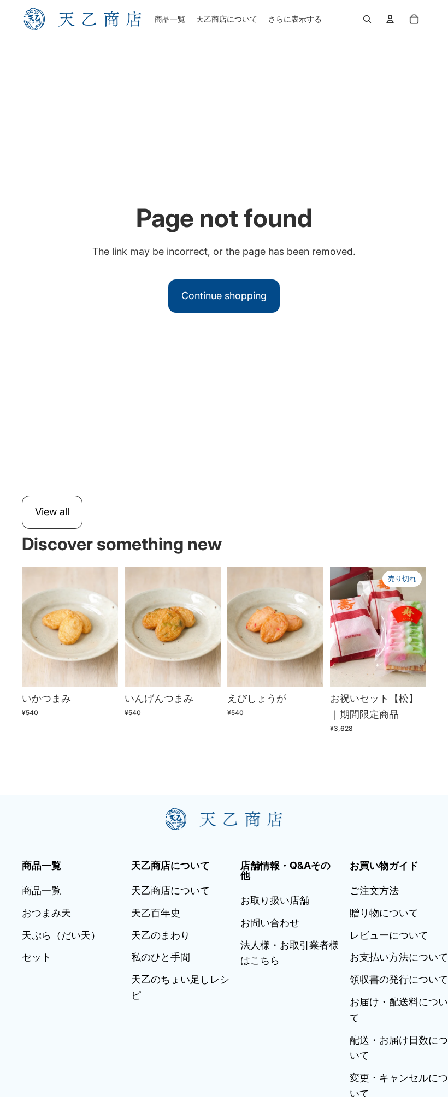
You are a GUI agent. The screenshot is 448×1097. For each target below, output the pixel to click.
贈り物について (384, 913)
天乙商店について (170, 890)
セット (36, 957)
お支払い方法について (399, 957)
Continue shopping (224, 295)
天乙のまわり (160, 935)
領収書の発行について (399, 979)
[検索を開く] (367, 19)
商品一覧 (41, 890)
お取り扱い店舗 (274, 900)
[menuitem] (295, 19)
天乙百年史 (155, 913)
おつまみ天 (46, 913)
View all (52, 511)
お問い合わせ (269, 922)
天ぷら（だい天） (61, 935)
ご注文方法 (374, 890)
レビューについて (389, 935)
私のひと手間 (160, 957)
